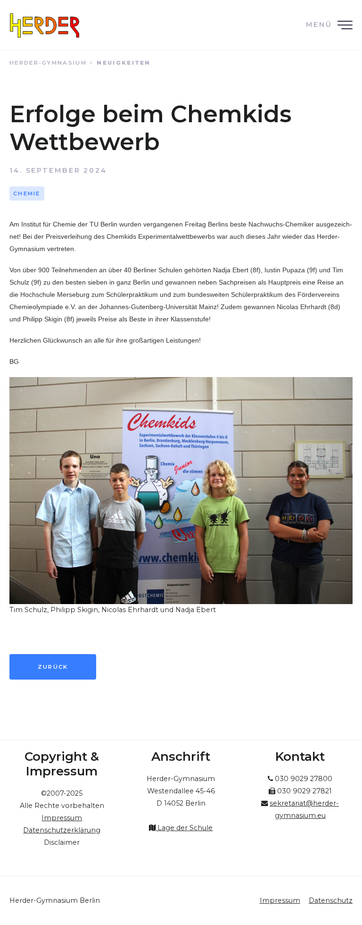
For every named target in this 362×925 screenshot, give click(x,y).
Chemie (27, 193)
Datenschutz (331, 900)
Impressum (280, 900)
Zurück (53, 667)
